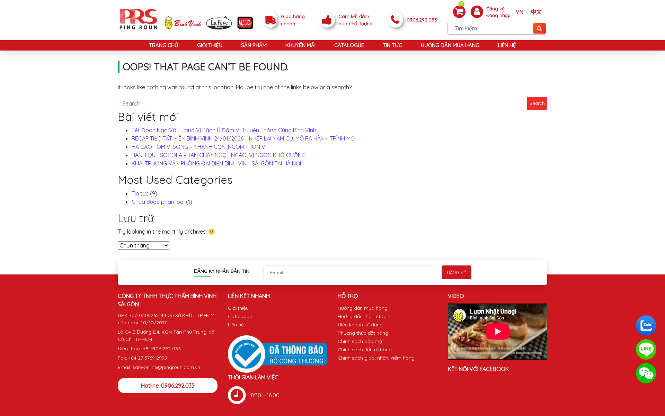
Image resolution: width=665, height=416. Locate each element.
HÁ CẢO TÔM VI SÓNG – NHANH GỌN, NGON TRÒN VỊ (199, 146)
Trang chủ (163, 45)
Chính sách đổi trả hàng (365, 349)
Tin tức (392, 45)
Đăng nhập (498, 15)
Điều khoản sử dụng (360, 325)
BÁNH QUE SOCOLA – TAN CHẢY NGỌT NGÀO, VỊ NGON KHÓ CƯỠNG (218, 155)
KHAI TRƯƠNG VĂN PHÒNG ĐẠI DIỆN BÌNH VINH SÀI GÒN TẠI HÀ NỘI (216, 163)
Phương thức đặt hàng (363, 333)
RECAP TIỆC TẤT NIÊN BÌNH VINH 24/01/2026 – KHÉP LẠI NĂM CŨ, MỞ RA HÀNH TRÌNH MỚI (244, 138)
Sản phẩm (254, 45)
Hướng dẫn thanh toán (363, 316)
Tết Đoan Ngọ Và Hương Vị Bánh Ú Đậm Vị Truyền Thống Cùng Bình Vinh (224, 130)
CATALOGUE (349, 45)
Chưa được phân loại (158, 201)
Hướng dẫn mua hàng (450, 45)
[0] (459, 11)
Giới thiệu (209, 45)
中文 (536, 11)
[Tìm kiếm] (539, 28)
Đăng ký (495, 8)
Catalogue (240, 316)
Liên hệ (507, 45)
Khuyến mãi (300, 45)
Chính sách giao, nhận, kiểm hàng (376, 358)
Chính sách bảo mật (361, 341)
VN (519, 11)
